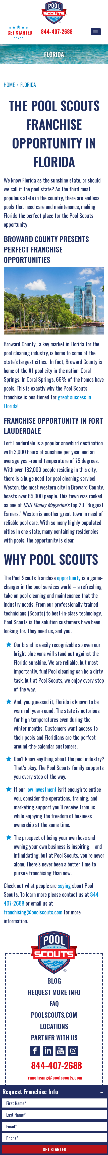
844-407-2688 (57, 31)
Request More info (54, 992)
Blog (54, 980)
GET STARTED (20, 32)
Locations (54, 1026)
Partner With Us (54, 1037)
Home (9, 84)
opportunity (69, 578)
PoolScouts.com (54, 1014)
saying (64, 885)
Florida (28, 84)
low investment (41, 789)
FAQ (54, 1003)
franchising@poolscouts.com (33, 912)
